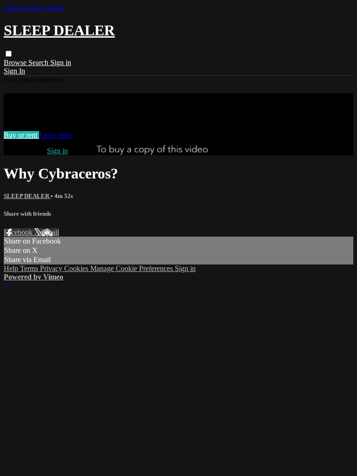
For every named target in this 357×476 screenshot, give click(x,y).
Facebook (19, 232)
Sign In (14, 71)
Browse (16, 62)
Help (12, 268)
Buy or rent (21, 135)
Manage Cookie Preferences (132, 268)
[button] (9, 54)
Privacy (52, 268)
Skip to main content (34, 8)
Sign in (60, 62)
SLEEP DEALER (27, 195)
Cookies (77, 268)
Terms (30, 268)
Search (39, 62)
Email (50, 232)
